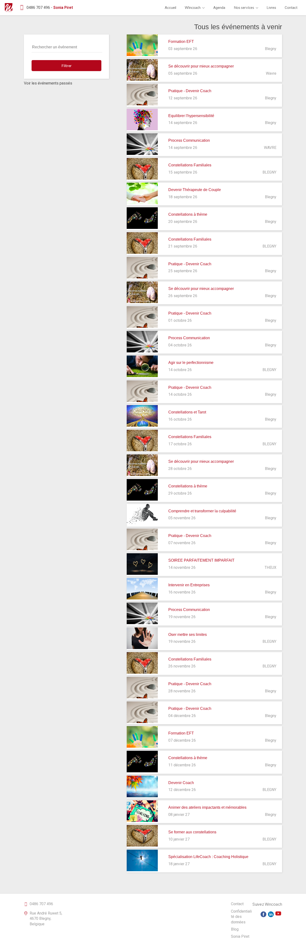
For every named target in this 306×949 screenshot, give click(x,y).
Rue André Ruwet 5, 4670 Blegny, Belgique (46, 918)
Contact (291, 8)
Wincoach (193, 7)
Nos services (244, 7)
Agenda (219, 8)
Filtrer (66, 65)
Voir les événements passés (48, 83)
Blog (235, 929)
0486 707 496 (41, 904)
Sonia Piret (240, 936)
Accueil (170, 8)
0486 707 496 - (50, 7)
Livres (271, 8)
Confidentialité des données (241, 916)
